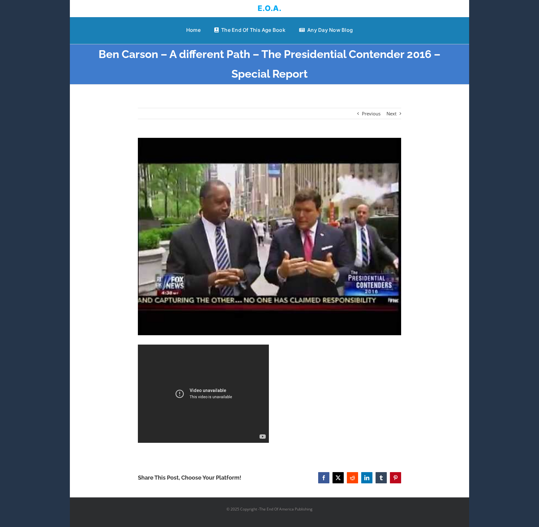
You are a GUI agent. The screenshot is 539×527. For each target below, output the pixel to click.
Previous (371, 113)
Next (391, 113)
